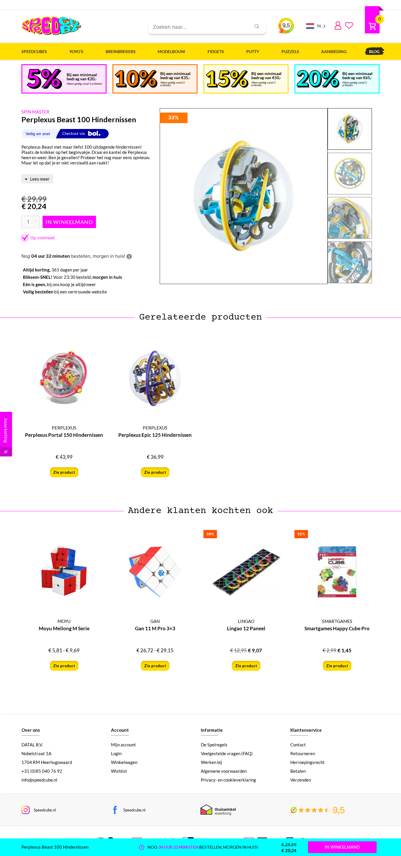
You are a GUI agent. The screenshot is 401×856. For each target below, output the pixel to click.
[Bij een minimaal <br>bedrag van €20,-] (44, 79)
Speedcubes (34, 51)
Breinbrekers (121, 51)
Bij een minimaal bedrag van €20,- (82, 76)
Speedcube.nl (45, 810)
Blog (374, 51)
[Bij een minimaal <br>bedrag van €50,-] (227, 79)
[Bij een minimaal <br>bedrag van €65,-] (318, 79)
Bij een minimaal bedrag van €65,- (357, 75)
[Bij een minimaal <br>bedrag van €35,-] (136, 79)
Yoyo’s (76, 51)
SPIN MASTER (35, 111)
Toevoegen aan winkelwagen (69, 222)
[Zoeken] (257, 26)
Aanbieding (334, 51)
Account (120, 730)
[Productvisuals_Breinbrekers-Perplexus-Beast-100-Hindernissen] (243, 196)
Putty (252, 51)
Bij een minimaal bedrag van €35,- (175, 75)
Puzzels (290, 51)
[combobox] (197, 27)
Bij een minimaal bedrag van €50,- (266, 75)
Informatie (212, 730)
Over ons (30, 730)
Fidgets (216, 51)
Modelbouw (171, 51)
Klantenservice (306, 730)
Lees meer (39, 178)
